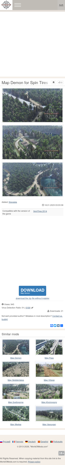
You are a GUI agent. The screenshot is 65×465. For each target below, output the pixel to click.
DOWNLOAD (32, 290)
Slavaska (13, 202)
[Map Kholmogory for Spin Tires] (49, 391)
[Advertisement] (32, 44)
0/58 (28, 307)
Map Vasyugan (49, 424)
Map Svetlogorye (16, 402)
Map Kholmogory (49, 402)
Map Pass (49, 357)
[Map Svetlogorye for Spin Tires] (16, 391)
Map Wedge (15, 424)
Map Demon (16, 357)
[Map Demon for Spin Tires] (32, 105)
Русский (6, 441)
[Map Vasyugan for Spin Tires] (49, 413)
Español (44, 441)
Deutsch (32, 441)
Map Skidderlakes (16, 380)
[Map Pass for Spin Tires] (49, 347)
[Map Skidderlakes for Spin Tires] (16, 369)
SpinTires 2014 (40, 211)
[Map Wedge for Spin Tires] (16, 413)
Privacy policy (34, 461)
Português (57, 441)
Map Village (49, 380)
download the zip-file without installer (32, 298)
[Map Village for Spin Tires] (49, 369)
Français (19, 441)
